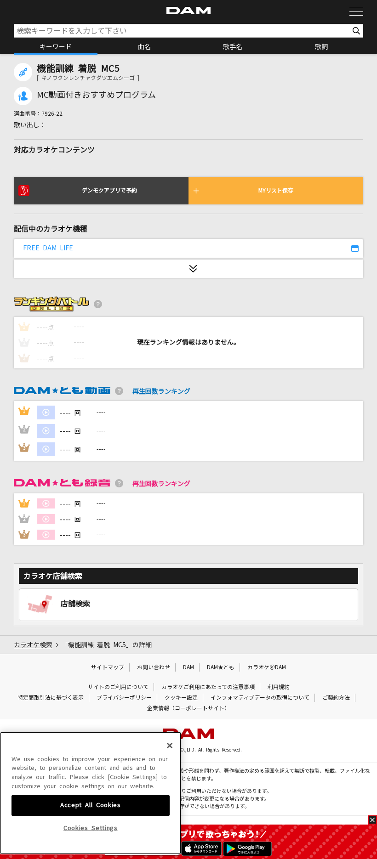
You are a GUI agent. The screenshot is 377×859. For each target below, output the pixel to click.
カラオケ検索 (33, 645)
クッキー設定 (181, 698)
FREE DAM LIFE (48, 248)
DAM (188, 667)
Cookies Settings (90, 828)
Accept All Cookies (90, 805)
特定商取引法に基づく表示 (50, 698)
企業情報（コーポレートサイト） (188, 708)
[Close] (170, 745)
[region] (90, 793)
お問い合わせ (153, 667)
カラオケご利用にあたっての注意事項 (208, 687)
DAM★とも (220, 667)
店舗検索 (75, 603)
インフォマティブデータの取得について (260, 698)
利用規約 (279, 687)
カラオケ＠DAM (266, 667)
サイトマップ (107, 667)
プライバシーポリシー (124, 698)
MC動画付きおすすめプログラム (96, 95)
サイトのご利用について (118, 687)
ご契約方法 (336, 698)
